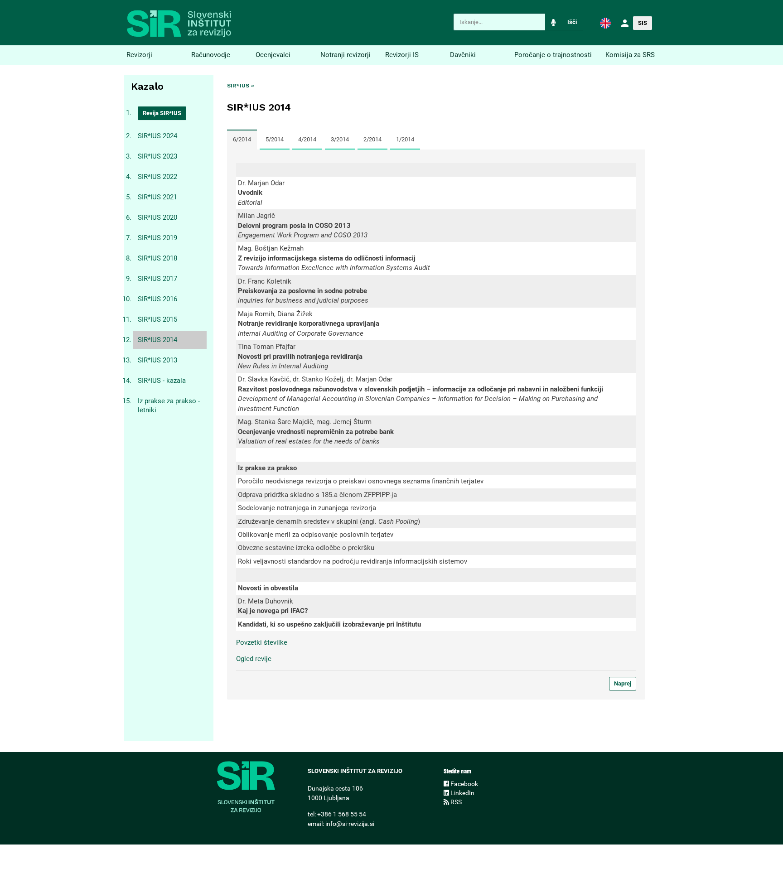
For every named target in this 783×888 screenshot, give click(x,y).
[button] (605, 22)
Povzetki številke (261, 642)
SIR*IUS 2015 (157, 319)
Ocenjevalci (273, 55)
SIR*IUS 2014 (157, 340)
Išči (572, 22)
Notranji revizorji (345, 55)
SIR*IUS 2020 (157, 217)
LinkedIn (461, 792)
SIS (642, 22)
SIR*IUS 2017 (157, 279)
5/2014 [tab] (275, 139)
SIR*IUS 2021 (157, 197)
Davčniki (463, 55)
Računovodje (210, 55)
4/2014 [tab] (307, 139)
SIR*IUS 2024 (157, 136)
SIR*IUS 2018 (157, 258)
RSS (455, 802)
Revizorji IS (402, 55)
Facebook (463, 783)
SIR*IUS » (240, 85)
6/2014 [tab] (242, 139)
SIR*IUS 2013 (157, 360)
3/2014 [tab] (340, 139)
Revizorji (139, 55)
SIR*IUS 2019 (157, 238)
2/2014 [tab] (372, 139)
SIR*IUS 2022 (157, 177)
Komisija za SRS (630, 55)
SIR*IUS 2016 (157, 299)
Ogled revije (253, 659)
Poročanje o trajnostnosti (553, 55)
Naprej (622, 683)
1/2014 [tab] (405, 139)
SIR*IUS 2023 (157, 156)
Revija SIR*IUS (162, 113)
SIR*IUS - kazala (162, 380)
